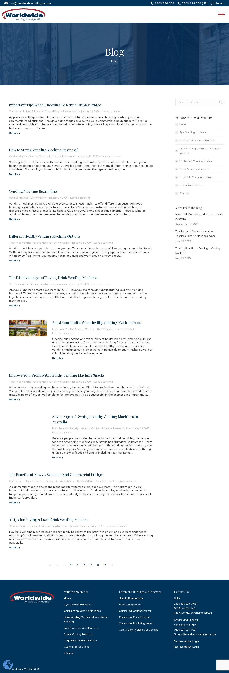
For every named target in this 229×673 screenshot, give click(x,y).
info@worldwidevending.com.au (30, 3)
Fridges (49, 481)
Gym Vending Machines (192, 132)
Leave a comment (112, 111)
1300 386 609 (164, 3)
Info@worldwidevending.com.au (193, 612)
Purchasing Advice (19, 284)
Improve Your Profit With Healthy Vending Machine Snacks (56, 375)
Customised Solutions (192, 185)
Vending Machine (18, 156)
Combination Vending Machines (197, 140)
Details (13, 132)
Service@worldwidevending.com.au (195, 634)
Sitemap (184, 193)
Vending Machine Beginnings (33, 191)
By (70, 111)
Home (182, 124)
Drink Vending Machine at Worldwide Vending (201, 151)
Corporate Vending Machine (195, 177)
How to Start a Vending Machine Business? (43, 149)
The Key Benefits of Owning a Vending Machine (198, 250)
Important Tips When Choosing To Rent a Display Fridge (55, 104)
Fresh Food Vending (20, 242)
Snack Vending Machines (194, 169)
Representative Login (186, 646)
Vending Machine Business (44, 156)
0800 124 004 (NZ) (195, 3)
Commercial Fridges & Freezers (26, 111)
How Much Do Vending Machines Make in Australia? (199, 216)
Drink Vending (17, 526)
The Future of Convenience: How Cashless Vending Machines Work (195, 233)
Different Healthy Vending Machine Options (44, 236)
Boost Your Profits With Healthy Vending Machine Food (96, 322)
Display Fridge (52, 111)
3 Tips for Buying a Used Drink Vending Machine (49, 519)
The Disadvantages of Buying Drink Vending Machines (53, 277)
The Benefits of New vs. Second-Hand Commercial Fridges (56, 474)
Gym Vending (82, 428)
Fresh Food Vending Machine (196, 161)
